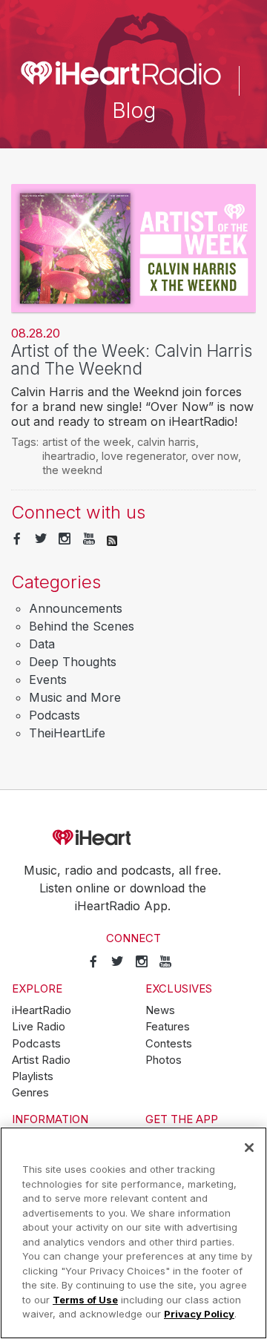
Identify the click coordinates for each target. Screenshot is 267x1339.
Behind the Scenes (81, 626)
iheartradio (69, 456)
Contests (168, 1043)
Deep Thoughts (72, 661)
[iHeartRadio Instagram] (64, 539)
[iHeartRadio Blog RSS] (112, 539)
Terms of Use (85, 1300)
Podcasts (54, 715)
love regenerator (143, 456)
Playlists (32, 1076)
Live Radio (38, 1026)
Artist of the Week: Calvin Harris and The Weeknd (131, 359)
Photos (163, 1060)
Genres (30, 1092)
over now (214, 456)
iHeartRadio (133, 838)
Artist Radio (41, 1060)
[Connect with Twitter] (41, 539)
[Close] (249, 1147)
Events (48, 679)
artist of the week (86, 441)
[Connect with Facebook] (17, 539)
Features (167, 1026)
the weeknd (72, 470)
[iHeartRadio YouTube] (89, 539)
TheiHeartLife (67, 733)
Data (42, 643)
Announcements (75, 608)
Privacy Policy (199, 1314)
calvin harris (166, 441)
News (160, 1010)
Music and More (75, 697)
